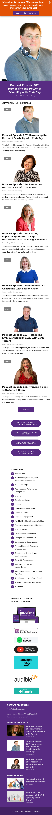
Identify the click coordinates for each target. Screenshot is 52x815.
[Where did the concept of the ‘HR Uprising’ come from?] (15, 796)
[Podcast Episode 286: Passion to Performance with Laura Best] (15, 763)
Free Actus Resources (16, 709)
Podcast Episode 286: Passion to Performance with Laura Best (22, 186)
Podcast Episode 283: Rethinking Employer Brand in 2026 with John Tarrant (23, 337)
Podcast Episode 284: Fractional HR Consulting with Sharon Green (23, 287)
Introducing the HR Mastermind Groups (35, 780)
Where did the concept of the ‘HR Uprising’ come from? (35, 796)
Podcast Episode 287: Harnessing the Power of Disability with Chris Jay (24, 89)
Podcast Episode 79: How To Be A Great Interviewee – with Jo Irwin (35, 730)
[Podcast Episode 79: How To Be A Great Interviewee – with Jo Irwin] (15, 730)
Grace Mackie (20, 96)
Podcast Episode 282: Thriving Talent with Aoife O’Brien (25, 388)
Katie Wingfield (7, 243)
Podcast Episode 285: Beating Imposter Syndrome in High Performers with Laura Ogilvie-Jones (24, 236)
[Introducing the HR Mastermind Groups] (15, 783)
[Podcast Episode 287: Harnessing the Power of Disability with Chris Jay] (15, 745)
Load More (26, 410)
